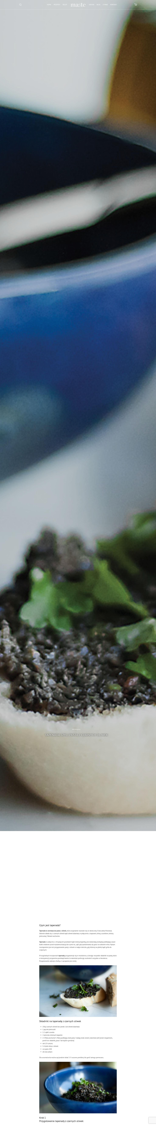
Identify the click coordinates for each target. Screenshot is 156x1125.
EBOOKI (91, 5)
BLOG (98, 5)
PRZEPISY (57, 5)
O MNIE (105, 5)
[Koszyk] (135, 4)
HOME (49, 5)
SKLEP (65, 5)
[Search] (20, 4)
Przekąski (76, 729)
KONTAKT (113, 5)
